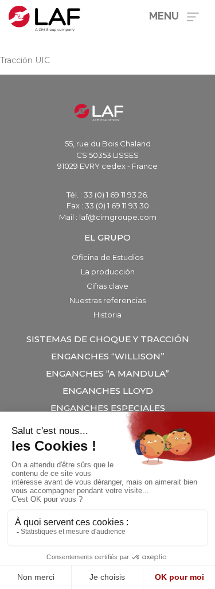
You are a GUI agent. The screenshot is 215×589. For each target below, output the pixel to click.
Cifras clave (107, 285)
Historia (107, 314)
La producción (108, 271)
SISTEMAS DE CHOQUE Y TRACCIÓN (107, 339)
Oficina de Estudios (107, 257)
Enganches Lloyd (107, 390)
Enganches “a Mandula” (107, 373)
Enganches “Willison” (108, 356)
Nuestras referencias (107, 300)
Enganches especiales (107, 407)
